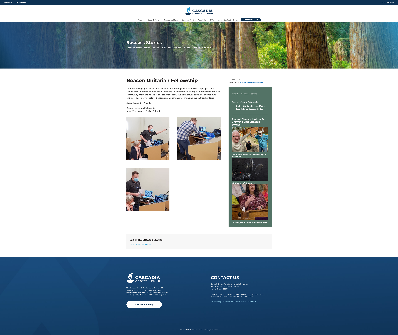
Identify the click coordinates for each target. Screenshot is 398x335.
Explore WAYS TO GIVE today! (15, 3)
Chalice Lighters (171, 20)
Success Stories (189, 20)
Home (235, 20)
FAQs (212, 20)
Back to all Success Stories (245, 94)
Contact (227, 20)
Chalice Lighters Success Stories (250, 106)
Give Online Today (144, 304)
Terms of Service (240, 302)
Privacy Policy (216, 302)
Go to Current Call (388, 2)
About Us (202, 20)
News (219, 20)
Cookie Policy (228, 302)
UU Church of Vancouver (243, 183)
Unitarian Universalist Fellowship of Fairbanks (249, 155)
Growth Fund (153, 20)
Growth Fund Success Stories (251, 83)
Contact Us (252, 302)
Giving (141, 20)
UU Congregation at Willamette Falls (249, 222)
